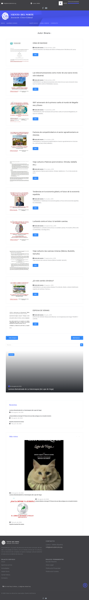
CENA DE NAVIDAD (40, 43)
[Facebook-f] (43, 8)
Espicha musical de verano (16, 421)
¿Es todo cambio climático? (43, 281)
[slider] (73, 3)
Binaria (33, 593)
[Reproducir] (61, 3)
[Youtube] (46, 8)
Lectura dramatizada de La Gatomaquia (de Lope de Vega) (25, 410)
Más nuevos (76, 338)
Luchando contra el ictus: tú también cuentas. (50, 221)
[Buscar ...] (42, 344)
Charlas (11, 354)
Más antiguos (13, 338)
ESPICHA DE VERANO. (41, 310)
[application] (69, 3)
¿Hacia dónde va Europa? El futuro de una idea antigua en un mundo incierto (30, 416)
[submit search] (81, 344)
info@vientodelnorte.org (54, 547)
